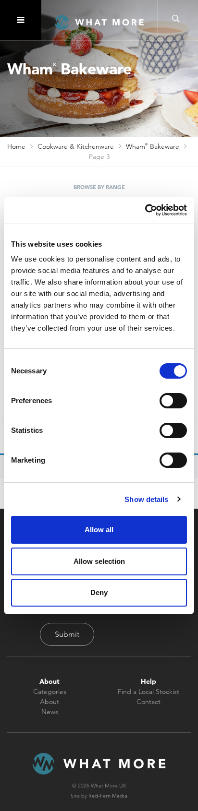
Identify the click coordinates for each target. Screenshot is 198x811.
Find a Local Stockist (148, 691)
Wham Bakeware (152, 146)
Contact (148, 701)
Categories (49, 691)
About (49, 701)
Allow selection (99, 561)
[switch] (173, 400)
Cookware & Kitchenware (75, 146)
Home (16, 146)
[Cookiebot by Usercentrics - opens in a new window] (145, 210)
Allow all (99, 529)
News (49, 711)
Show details (146, 499)
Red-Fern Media (107, 795)
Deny (99, 592)
